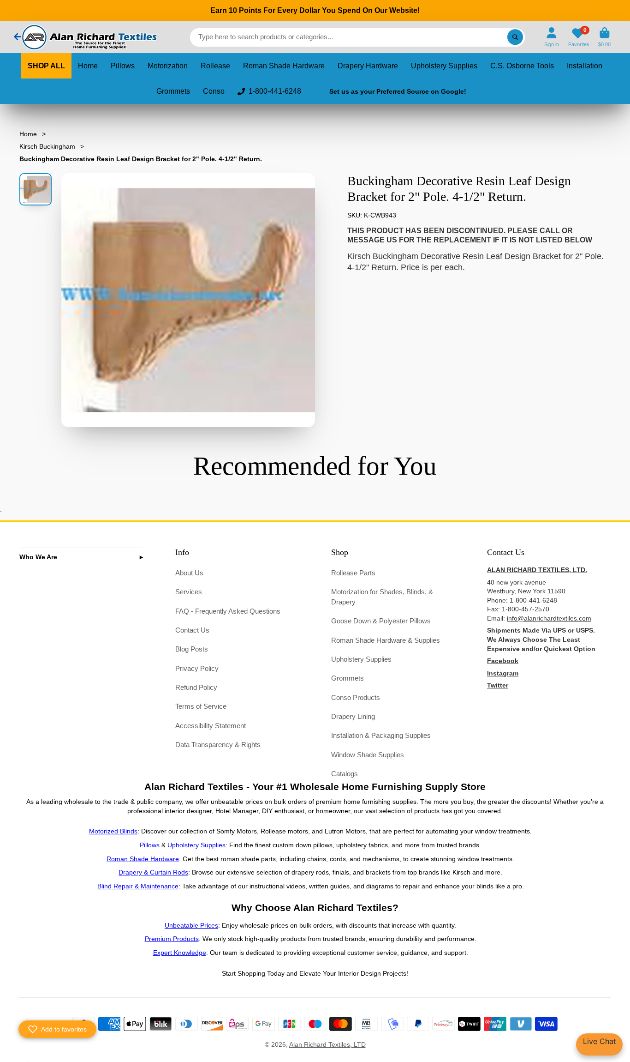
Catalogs (344, 774)
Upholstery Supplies (444, 66)
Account (551, 37)
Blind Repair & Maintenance (137, 886)
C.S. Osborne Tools (522, 66)
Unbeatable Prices (191, 925)
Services (188, 592)
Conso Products (355, 697)
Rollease (215, 66)
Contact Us (192, 630)
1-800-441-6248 (275, 91)
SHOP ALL (46, 66)
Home (88, 66)
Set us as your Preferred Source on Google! (397, 91)
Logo (88, 37)
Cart (604, 37)
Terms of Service (200, 706)
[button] (57, 1029)
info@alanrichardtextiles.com (549, 618)
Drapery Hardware (368, 66)
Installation (584, 66)
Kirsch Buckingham (47, 146)
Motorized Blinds (113, 831)
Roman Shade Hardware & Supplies (385, 640)
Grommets (173, 91)
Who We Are (38, 557)
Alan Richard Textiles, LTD (327, 1044)
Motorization (168, 66)
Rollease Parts (353, 573)
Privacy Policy (197, 668)
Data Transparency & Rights (218, 744)
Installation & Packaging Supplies (381, 735)
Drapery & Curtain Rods (153, 872)
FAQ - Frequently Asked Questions (227, 611)
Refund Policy (196, 687)
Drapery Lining (353, 716)
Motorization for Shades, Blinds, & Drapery (382, 597)
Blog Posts (191, 649)
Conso (214, 91)
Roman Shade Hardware (284, 66)
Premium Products (172, 938)
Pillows (123, 66)
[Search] (515, 37)
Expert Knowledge (179, 952)
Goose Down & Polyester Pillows (381, 621)
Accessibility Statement (210, 726)
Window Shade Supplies (367, 755)
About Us (189, 573)
